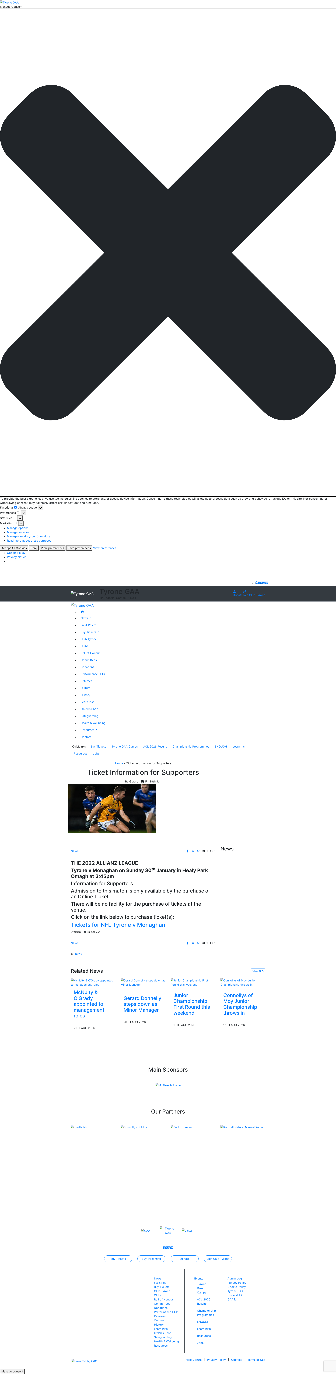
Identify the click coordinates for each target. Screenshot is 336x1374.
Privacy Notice (16, 557)
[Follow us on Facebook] (259, 583)
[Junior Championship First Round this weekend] (193, 982)
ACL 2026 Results (155, 746)
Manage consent (12, 1371)
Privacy (216, 1359)
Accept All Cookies (14, 548)
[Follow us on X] (261, 583)
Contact (86, 736)
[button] (168, 253)
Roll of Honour (90, 653)
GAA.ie (231, 1299)
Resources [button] (88, 729)
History (85, 695)
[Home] (171, 611)
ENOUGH (221, 746)
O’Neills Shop (89, 708)
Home (119, 763)
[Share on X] (193, 851)
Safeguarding (89, 715)
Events (198, 1278)
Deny (33, 548)
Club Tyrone (89, 639)
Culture (85, 688)
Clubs (84, 646)
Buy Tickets (98, 746)
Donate (238, 595)
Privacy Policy (236, 1282)
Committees (89, 660)
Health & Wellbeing (93, 722)
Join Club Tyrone (254, 595)
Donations (87, 667)
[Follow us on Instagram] (264, 583)
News (75, 851)
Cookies (236, 1359)
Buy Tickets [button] (89, 632)
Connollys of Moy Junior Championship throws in (240, 1004)
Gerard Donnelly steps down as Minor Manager (142, 1004)
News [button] (85, 618)
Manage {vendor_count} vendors (28, 536)
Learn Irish (87, 702)
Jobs (96, 753)
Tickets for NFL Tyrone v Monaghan (118, 924)
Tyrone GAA (235, 1291)
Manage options (17, 528)
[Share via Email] (199, 851)
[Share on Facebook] (188, 851)
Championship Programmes (191, 746)
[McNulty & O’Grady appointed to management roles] (93, 982)
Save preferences (79, 548)
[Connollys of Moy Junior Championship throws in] (242, 982)
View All (257, 971)
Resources (80, 753)
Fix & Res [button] (87, 625)
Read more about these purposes (29, 540)
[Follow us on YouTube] (266, 583)
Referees (86, 681)
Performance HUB (93, 674)
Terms (256, 1359)
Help (194, 1359)
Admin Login (235, 1278)
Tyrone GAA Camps (125, 746)
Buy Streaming (151, 1258)
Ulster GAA (234, 1295)
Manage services (18, 532)
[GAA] (145, 1230)
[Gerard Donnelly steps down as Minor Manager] (143, 982)
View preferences (52, 548)
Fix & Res (160, 1282)
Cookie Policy (16, 552)
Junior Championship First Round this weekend (191, 1004)
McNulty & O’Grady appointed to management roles (89, 1004)
